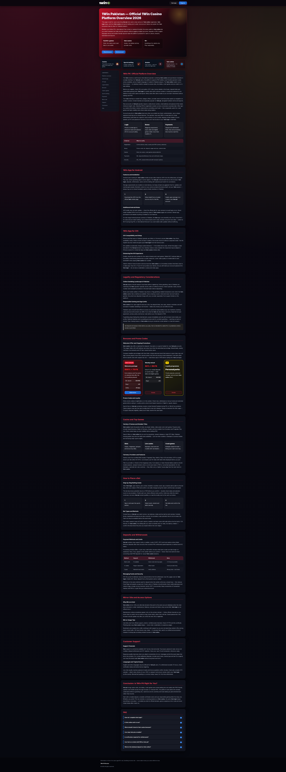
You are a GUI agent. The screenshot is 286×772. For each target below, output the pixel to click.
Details (153, 392)
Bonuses (104, 87)
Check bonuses (108, 52)
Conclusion (105, 105)
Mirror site (104, 99)
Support (104, 102)
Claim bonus (132, 392)
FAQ (103, 108)
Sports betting (105, 93)
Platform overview (106, 76)
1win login (173, 3)
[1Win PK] (104, 3)
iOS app (104, 81)
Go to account (120, 52)
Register (183, 3)
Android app (105, 78)
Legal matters (105, 84)
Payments (104, 96)
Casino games (105, 90)
